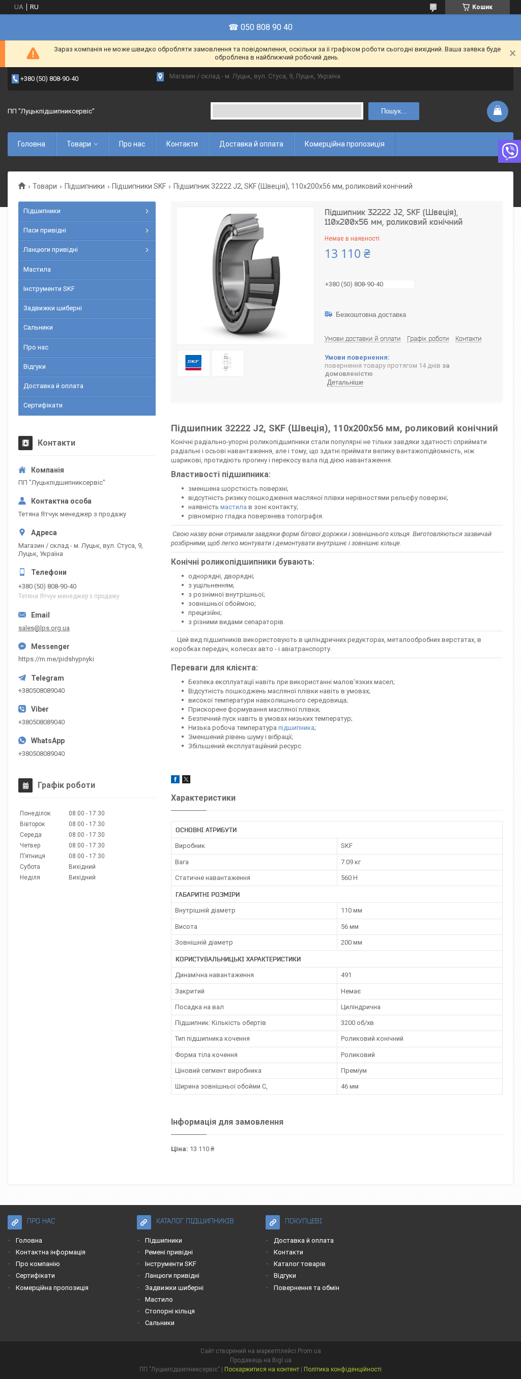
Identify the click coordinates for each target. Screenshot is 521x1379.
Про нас (132, 144)
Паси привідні (44, 230)
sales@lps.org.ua (44, 628)
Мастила (37, 269)
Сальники (38, 327)
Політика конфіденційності (343, 1369)
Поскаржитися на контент (261, 1369)
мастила (233, 507)
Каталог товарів (300, 1264)
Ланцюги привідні (50, 249)
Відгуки (34, 366)
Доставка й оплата (251, 144)
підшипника (296, 727)
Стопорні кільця (170, 1311)
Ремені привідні (169, 1252)
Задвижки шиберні (52, 308)
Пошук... (394, 111)
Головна (31, 144)
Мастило (159, 1299)
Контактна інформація (50, 1252)
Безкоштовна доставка (371, 314)
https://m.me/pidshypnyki (56, 659)
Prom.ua (309, 1351)
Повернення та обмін (306, 1288)
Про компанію (38, 1264)
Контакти (182, 144)
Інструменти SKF (49, 288)
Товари (79, 144)
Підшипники (85, 186)
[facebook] (175, 781)
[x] (186, 781)
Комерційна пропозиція (345, 144)
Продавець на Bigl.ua (261, 1360)
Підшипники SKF (139, 186)
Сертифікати (43, 405)
